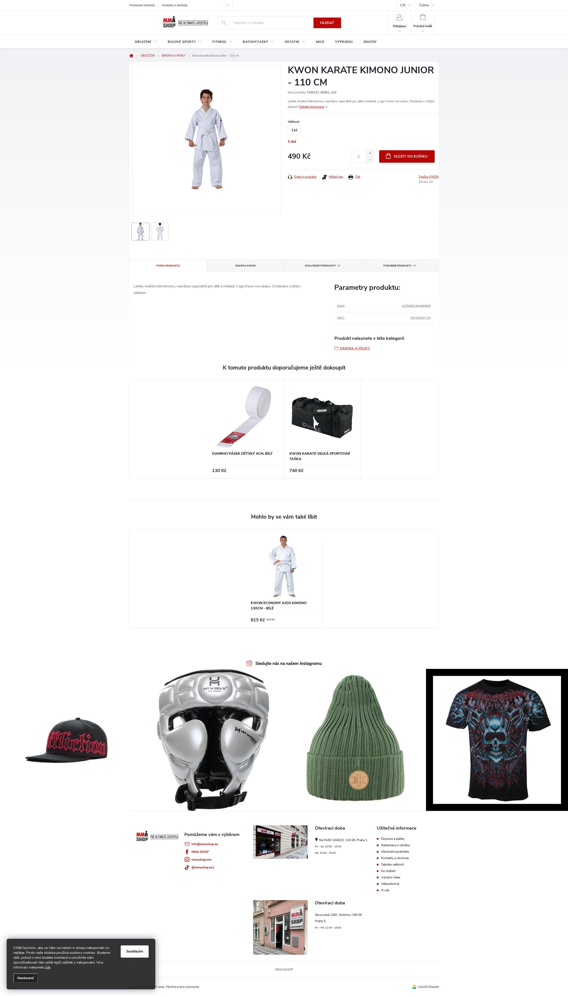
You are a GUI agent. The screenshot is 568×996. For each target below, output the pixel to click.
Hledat (327, 22)
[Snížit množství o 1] (370, 159)
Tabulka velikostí (392, 864)
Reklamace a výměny (395, 845)
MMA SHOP (200, 852)
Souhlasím (134, 951)
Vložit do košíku (411, 156)
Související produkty (320, 265)
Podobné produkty (397, 265)
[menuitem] (145, 42)
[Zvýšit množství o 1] (370, 153)
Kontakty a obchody (175, 5)
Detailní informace (311, 107)
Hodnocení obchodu (142, 5)
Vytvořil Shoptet (428, 987)
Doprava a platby (392, 839)
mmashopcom (201, 860)
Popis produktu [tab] (168, 265)
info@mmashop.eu (204, 844)
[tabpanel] (245, 429)
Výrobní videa (390, 877)
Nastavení (25, 978)
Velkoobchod (390, 884)
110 (294, 130)
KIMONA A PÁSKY (355, 348)
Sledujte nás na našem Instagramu (288, 663)
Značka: (429, 177)
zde (47, 967)
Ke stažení (388, 871)
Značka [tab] (245, 265)
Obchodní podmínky (395, 852)
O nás (385, 890)
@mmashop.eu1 (202, 867)
